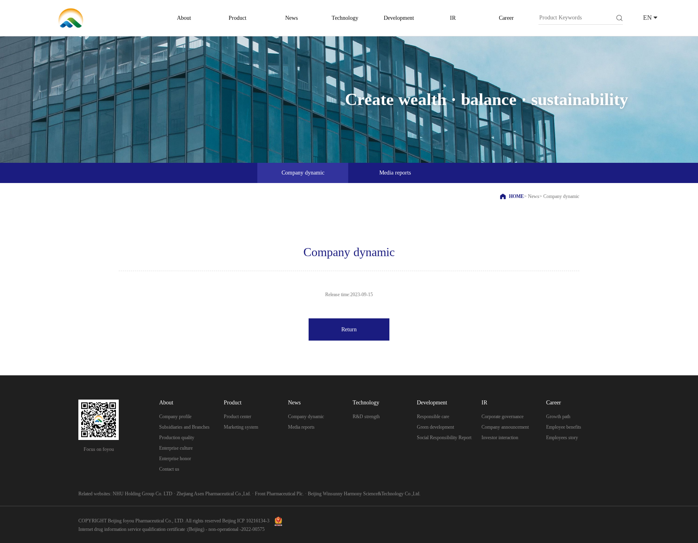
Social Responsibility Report (444, 437)
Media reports (301, 427)
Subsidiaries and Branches (184, 427)
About (184, 18)
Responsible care (433, 416)
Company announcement (505, 427)
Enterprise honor (175, 458)
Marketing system (241, 427)
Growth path (558, 416)
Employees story (562, 437)
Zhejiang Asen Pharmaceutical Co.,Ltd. (214, 494)
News (291, 18)
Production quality (176, 437)
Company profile (175, 416)
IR (453, 18)
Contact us (169, 469)
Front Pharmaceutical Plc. (279, 494)
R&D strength (366, 416)
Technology (345, 18)
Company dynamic (306, 416)
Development (399, 18)
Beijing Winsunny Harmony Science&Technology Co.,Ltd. (364, 494)
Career (506, 18)
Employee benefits (563, 427)
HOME (516, 196)
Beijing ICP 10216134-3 (245, 521)
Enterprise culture (176, 448)
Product (237, 18)
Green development (435, 427)
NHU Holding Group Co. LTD (142, 494)
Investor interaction (499, 437)
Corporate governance (502, 416)
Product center (237, 416)
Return (349, 329)
